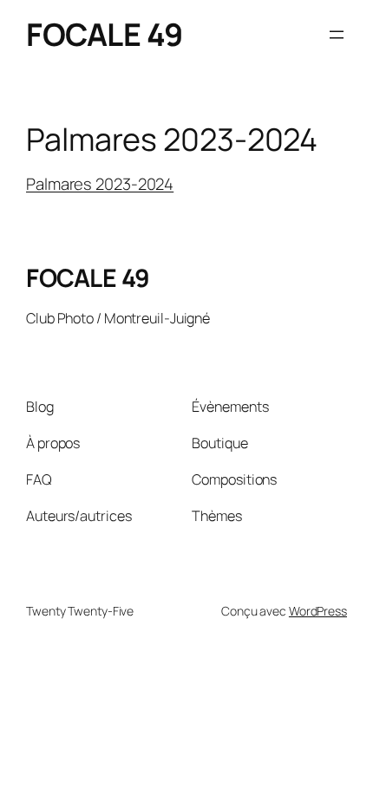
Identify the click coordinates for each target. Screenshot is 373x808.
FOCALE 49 (104, 34)
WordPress (318, 611)
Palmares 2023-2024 (99, 184)
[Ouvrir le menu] (336, 34)
